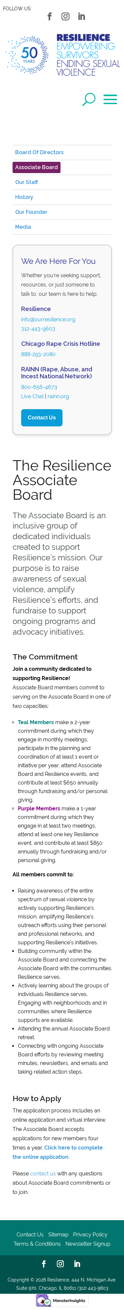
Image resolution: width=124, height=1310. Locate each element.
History (24, 197)
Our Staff (26, 182)
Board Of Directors (39, 152)
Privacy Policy (90, 1234)
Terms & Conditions (37, 1244)
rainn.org (58, 396)
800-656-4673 (39, 387)
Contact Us (42, 417)
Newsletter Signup (87, 1244)
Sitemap (58, 1234)
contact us (43, 1173)
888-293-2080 (38, 354)
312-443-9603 (38, 329)
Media (23, 227)
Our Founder (31, 212)
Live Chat (32, 396)
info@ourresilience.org (48, 319)
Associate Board (36, 167)
